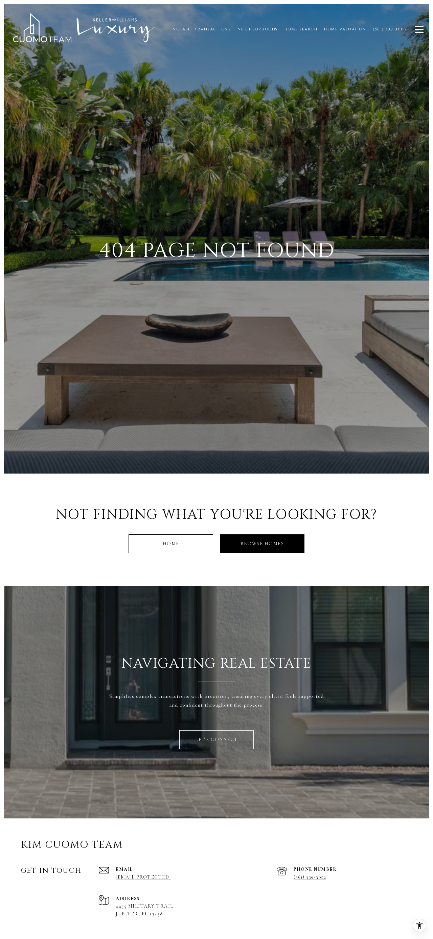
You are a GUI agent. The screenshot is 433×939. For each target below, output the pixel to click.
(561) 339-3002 (310, 877)
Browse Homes (262, 544)
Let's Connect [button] (216, 739)
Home (171, 544)
